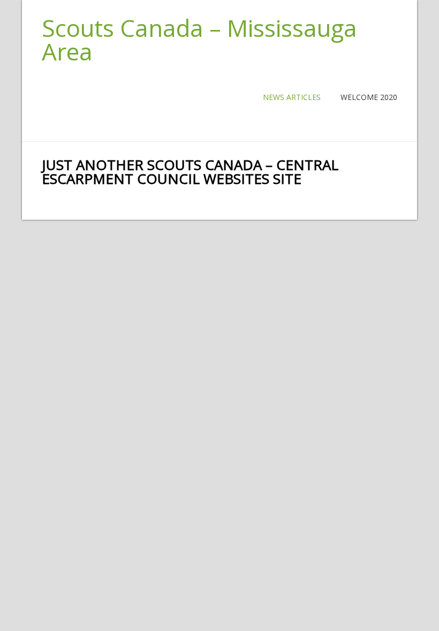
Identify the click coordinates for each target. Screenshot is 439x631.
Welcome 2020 (368, 97)
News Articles (292, 97)
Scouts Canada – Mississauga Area (199, 39)
